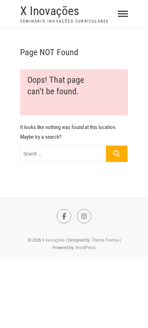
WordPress (85, 247)
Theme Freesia (105, 240)
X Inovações (49, 11)
